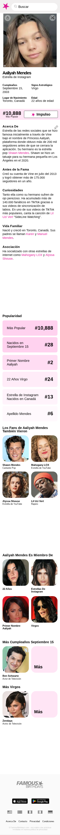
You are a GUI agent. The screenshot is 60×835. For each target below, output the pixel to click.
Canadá (19, 101)
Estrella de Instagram (16, 77)
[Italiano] (40, 812)
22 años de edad (42, 101)
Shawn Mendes (18, 153)
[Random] (53, 18)
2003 (5, 92)
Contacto (22, 821)
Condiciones (48, 821)
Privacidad (35, 821)
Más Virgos (11, 687)
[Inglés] (9, 812)
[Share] (7, 18)
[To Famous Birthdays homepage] (5, 6)
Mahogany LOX (32, 255)
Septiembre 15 (12, 88)
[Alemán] (50, 812)
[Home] (30, 784)
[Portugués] (20, 812)
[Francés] (30, 812)
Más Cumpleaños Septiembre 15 (28, 642)
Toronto (7, 101)
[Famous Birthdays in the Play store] (40, 801)
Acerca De (11, 821)
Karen (30, 234)
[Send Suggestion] (56, 127)
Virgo (34, 88)
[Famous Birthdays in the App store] (20, 801)
